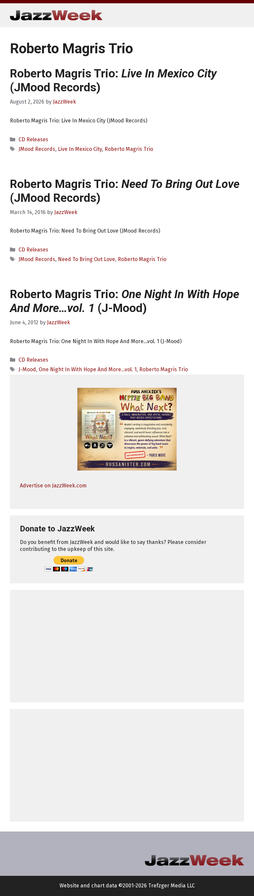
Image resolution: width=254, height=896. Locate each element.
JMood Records (37, 149)
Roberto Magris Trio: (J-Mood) (124, 301)
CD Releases (33, 139)
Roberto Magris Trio (129, 149)
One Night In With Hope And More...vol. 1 (88, 369)
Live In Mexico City (80, 149)
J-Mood (27, 369)
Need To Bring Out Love (86, 259)
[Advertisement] (127, 646)
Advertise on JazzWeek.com (53, 485)
